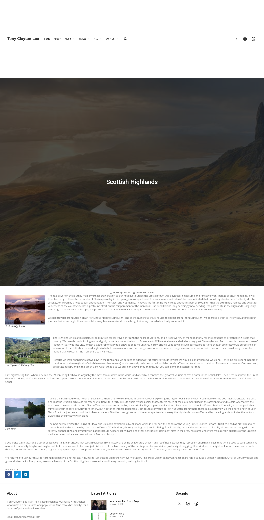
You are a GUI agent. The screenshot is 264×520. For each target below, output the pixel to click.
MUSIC (68, 38)
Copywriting (117, 513)
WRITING (110, 38)
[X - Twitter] (236, 39)
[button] (125, 39)
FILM (96, 38)
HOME (47, 38)
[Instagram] (245, 39)
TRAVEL (82, 38)
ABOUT (57, 38)
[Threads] (253, 39)
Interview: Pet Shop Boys (124, 501)
